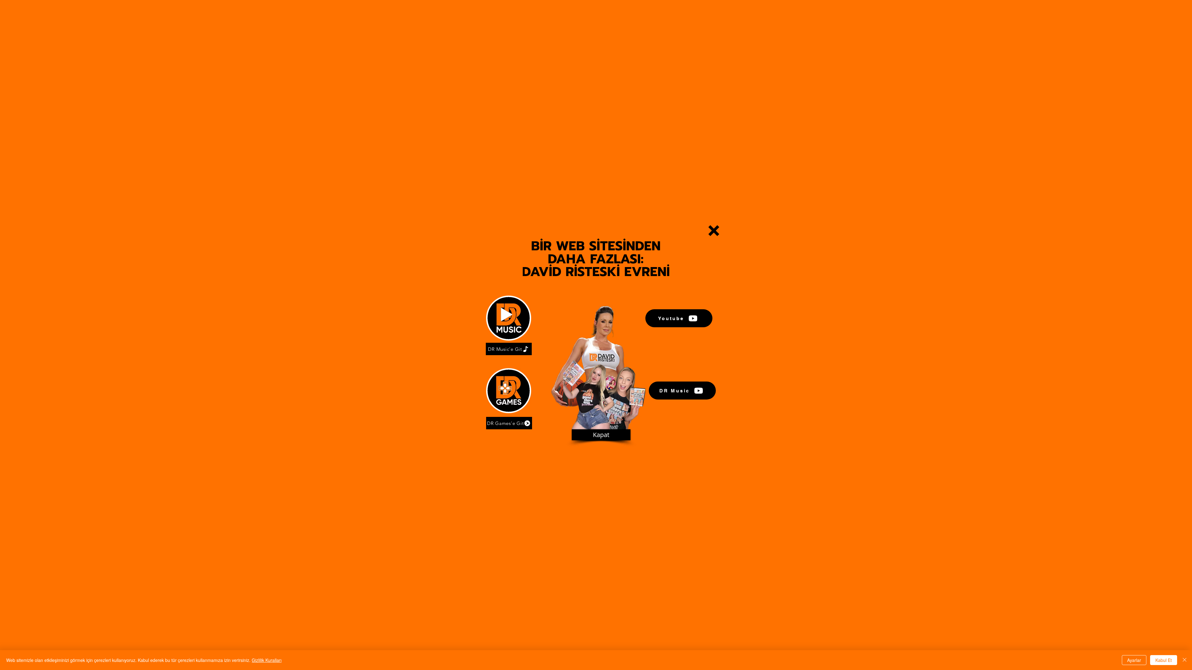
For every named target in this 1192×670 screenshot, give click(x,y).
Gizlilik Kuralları (267, 660)
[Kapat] (1184, 660)
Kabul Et (1163, 660)
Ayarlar (1134, 660)
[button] (713, 230)
